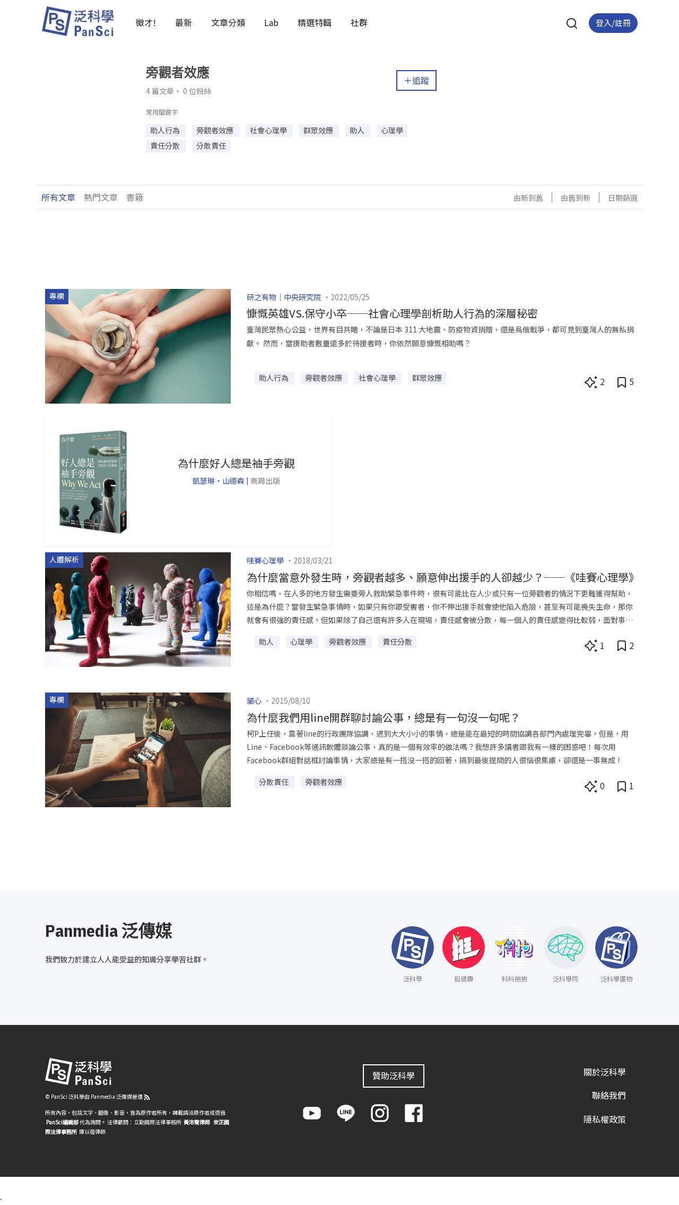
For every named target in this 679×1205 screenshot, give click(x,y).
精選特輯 (315, 22)
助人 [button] (358, 130)
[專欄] (138, 344)
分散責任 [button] (211, 145)
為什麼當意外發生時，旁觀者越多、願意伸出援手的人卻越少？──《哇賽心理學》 (443, 577)
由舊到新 (575, 197)
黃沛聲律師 (197, 1122)
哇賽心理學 (265, 560)
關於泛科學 (605, 1071)
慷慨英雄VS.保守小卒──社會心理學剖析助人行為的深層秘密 (392, 313)
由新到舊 (528, 197)
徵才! (146, 22)
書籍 (134, 197)
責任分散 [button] (165, 145)
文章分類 (228, 22)
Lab (271, 22)
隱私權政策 (605, 1119)
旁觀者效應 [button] (215, 130)
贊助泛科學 (393, 1075)
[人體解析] (138, 608)
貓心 (254, 700)
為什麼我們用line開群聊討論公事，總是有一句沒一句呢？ (383, 717)
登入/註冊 (613, 22)
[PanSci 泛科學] (77, 21)
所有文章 (58, 197)
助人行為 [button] (165, 130)
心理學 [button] (392, 130)
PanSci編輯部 (62, 1122)
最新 (183, 22)
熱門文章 (101, 197)
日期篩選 (623, 197)
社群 (359, 22)
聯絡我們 (609, 1095)
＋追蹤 (416, 80)
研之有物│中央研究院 (284, 297)
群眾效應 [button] (319, 130)
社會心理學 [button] (269, 130)
